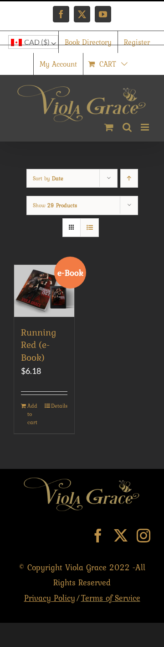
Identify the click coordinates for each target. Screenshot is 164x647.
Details (59, 406)
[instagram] (143, 535)
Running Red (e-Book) (38, 344)
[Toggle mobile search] (127, 127)
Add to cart (32, 414)
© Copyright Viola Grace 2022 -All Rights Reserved (82, 582)
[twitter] (121, 535)
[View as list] (89, 228)
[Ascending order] (129, 178)
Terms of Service (110, 598)
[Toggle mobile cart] (108, 127)
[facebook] (98, 535)
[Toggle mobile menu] (145, 127)
